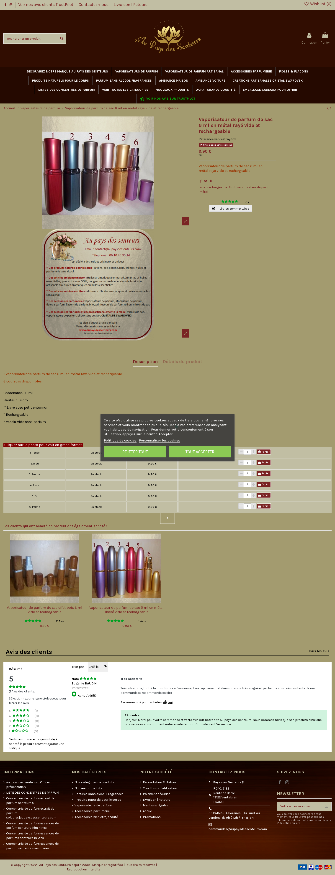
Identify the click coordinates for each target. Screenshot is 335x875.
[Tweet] (205, 181)
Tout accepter (200, 451)
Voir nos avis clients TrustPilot (46, 4)
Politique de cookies (120, 440)
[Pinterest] (211, 181)
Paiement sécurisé (156, 794)
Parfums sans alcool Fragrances (99, 794)
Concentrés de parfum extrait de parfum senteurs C (30, 800)
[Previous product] (328, 108)
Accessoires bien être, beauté (96, 817)
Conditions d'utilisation (160, 788)
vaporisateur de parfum (254, 187)
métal (203, 192)
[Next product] (331, 108)
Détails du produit (182, 361)
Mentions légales (155, 805)
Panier (265, 451)
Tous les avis (318, 651)
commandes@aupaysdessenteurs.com (238, 829)
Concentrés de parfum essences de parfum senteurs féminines (32, 825)
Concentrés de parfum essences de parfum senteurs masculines (32, 846)
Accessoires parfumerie (92, 811)
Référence (206, 139)
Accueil (148, 811)
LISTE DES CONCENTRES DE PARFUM (32, 793)
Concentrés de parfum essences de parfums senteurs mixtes (32, 835)
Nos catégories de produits (94, 782)
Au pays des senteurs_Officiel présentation (28, 784)
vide (202, 187)
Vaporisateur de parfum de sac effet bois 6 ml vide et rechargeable (44, 609)
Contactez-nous (94, 4)
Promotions (152, 817)
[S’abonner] (326, 806)
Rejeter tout (135, 451)
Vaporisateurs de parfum (93, 805)
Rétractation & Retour (159, 782)
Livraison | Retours (130, 4)
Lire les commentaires (234, 208)
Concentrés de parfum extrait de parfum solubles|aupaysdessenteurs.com (31, 813)
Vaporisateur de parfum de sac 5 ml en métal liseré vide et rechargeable (126, 609)
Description (145, 361)
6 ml (232, 187)
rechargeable (217, 187)
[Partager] (201, 181)
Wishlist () (320, 3)
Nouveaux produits (88, 788)
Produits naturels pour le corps (98, 800)
